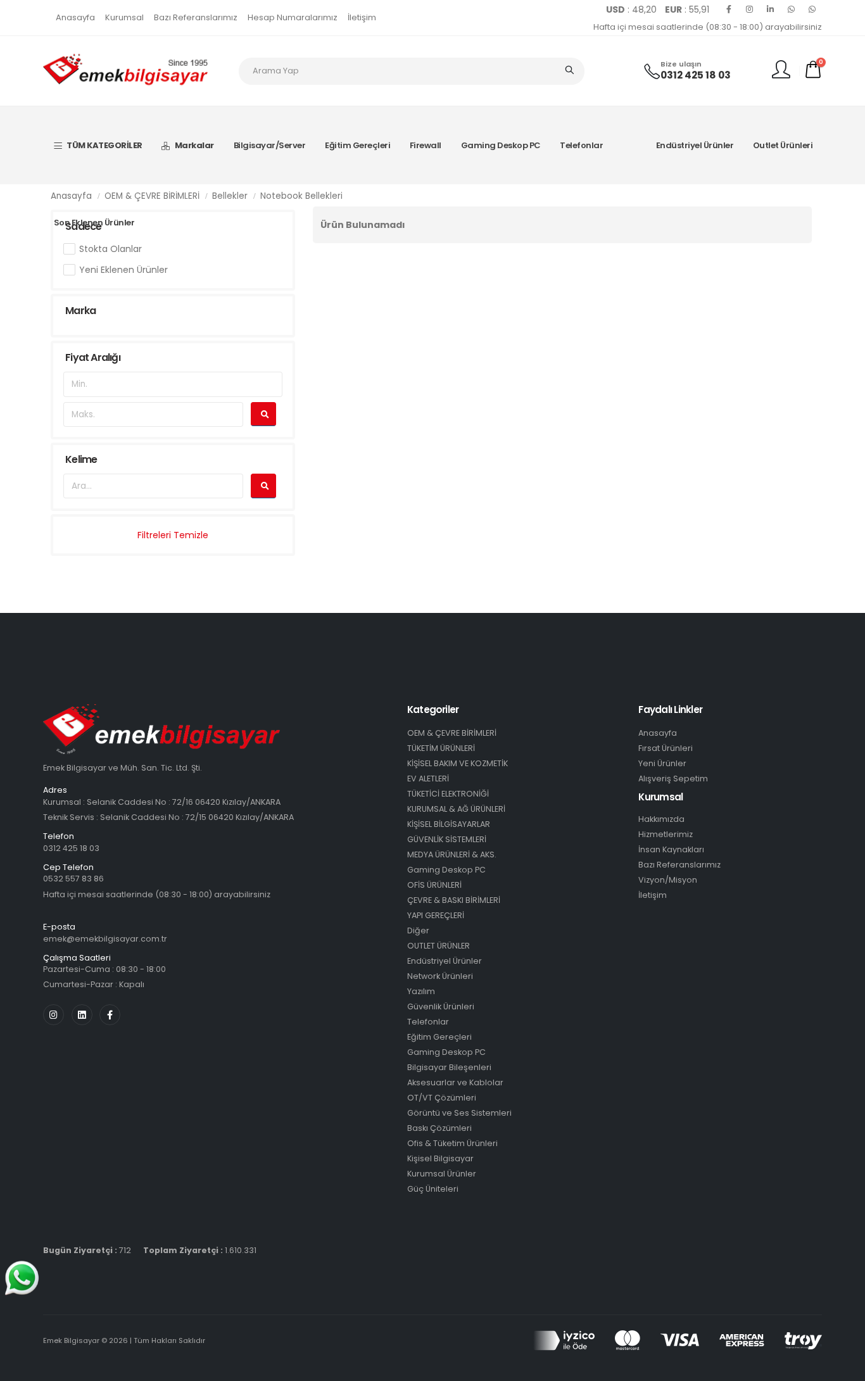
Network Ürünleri (440, 976)
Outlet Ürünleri (783, 145)
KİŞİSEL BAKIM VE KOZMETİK (457, 763)
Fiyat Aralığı (92, 357)
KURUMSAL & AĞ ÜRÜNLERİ (456, 809)
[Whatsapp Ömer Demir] (791, 9)
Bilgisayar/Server (270, 145)
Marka (80, 310)
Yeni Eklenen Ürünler (123, 269)
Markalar (194, 145)
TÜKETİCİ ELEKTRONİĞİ (448, 793)
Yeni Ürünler (662, 763)
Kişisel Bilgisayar (440, 1158)
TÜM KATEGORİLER (104, 145)
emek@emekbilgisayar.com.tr (105, 938)
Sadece (83, 226)
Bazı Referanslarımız (195, 17)
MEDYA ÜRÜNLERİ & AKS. (451, 854)
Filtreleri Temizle (172, 535)
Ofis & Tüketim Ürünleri (452, 1143)
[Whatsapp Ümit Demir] (812, 9)
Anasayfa (75, 17)
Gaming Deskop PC (501, 145)
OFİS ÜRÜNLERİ (434, 885)
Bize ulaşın (681, 64)
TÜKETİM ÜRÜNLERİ (441, 748)
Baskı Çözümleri (439, 1128)
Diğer (418, 930)
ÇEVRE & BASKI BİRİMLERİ (453, 900)
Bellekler (230, 196)
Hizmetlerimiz (665, 834)
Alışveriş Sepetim (673, 778)
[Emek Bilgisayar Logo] (125, 70)
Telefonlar (581, 145)
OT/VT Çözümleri (441, 1097)
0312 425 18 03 (695, 75)
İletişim (362, 17)
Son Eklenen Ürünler (94, 223)
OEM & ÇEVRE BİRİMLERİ (151, 196)
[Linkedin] (771, 9)
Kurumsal (124, 17)
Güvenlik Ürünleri (440, 1006)
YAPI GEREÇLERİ (435, 915)
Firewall (425, 145)
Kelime (81, 459)
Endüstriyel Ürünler (695, 145)
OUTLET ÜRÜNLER (438, 945)
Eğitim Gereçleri (357, 145)
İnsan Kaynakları (671, 849)
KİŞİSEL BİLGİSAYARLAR (448, 824)
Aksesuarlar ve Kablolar (455, 1082)
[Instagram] (750, 9)
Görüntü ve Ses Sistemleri (459, 1112)
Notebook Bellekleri (301, 196)
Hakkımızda (661, 819)
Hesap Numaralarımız (293, 17)
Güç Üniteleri (432, 1188)
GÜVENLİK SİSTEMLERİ (446, 839)
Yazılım (421, 991)
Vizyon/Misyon (667, 879)
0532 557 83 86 (73, 878)
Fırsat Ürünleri (665, 748)
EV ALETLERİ (428, 778)
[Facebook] (729, 9)
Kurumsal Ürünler (441, 1173)
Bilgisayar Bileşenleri (449, 1067)
